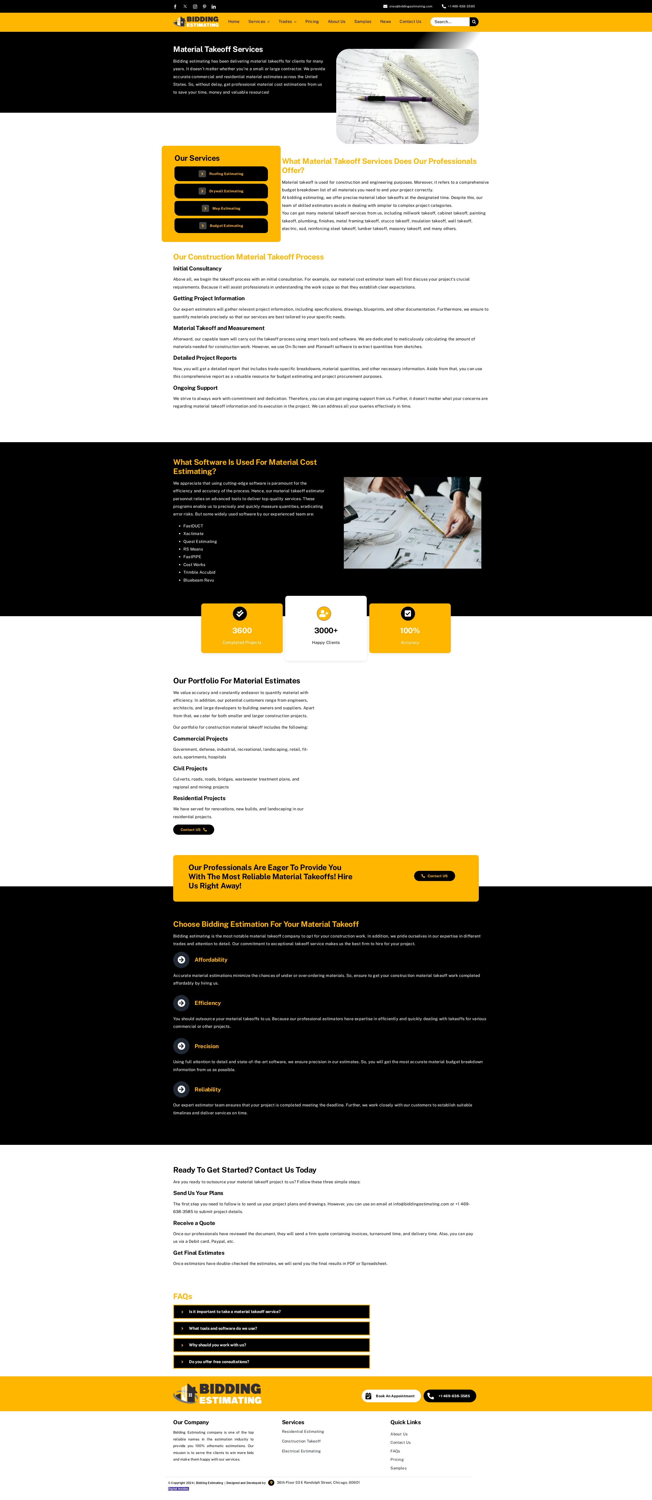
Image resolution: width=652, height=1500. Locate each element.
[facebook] (175, 7)
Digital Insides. (178, 1489)
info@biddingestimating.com (421, 1204)
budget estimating (295, 376)
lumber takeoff (372, 228)
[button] (271, 1311)
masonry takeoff (405, 228)
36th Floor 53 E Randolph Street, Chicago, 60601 (318, 1482)
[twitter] (185, 6)
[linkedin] (214, 7)
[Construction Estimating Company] (196, 17)
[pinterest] (204, 7)
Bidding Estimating (209, 1483)
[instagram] (195, 7)
